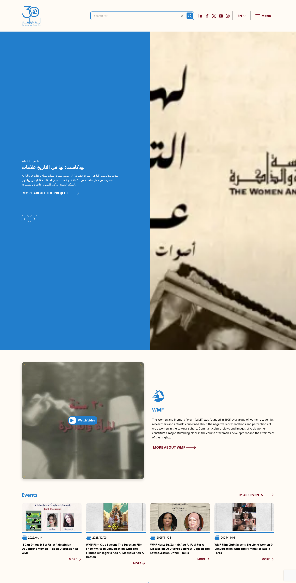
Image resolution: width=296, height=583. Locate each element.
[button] (241, 15)
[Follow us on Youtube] (221, 15)
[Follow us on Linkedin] (200, 15)
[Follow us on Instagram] (227, 15)
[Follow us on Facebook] (207, 15)
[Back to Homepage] (32, 15)
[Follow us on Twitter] (214, 15)
